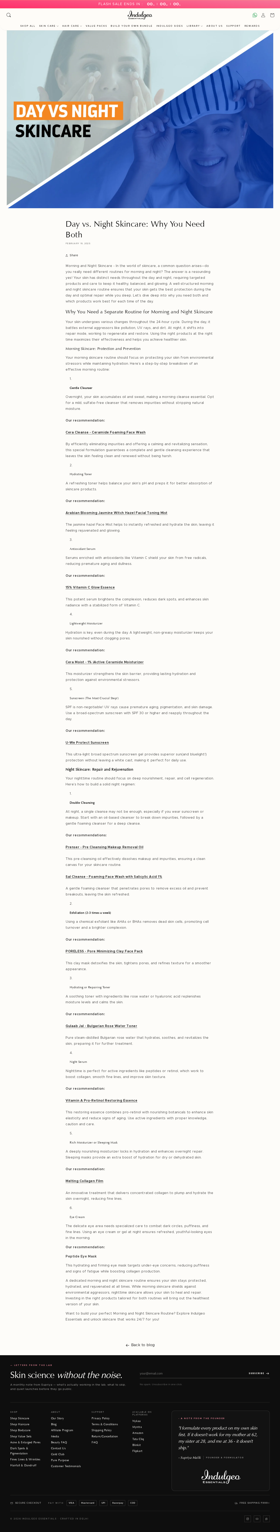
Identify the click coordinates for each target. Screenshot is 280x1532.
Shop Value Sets (21, 1436)
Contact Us (58, 1448)
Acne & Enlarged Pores (25, 1442)
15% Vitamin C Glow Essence (90, 587)
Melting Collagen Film (85, 1181)
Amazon (137, 1433)
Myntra (137, 1427)
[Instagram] (247, 1519)
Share (74, 255)
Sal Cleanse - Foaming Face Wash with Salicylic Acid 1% (114, 876)
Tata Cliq (138, 1439)
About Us (214, 26)
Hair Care (70, 26)
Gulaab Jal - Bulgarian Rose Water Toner (101, 1026)
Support (233, 26)
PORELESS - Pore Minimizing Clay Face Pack (104, 951)
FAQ (95, 1442)
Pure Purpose (60, 1460)
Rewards (252, 26)
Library (193, 26)
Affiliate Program (62, 1430)
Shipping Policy (102, 1430)
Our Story (57, 1418)
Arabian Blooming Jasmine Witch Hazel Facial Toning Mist (116, 513)
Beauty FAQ (59, 1442)
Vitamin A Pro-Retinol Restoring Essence (101, 1100)
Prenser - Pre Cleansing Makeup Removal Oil (104, 847)
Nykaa (136, 1421)
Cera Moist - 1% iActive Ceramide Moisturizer (105, 662)
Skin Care (47, 26)
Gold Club (58, 1454)
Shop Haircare (20, 1424)
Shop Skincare (19, 1418)
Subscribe (256, 1373)
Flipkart (137, 1451)
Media (55, 1436)
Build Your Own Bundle (132, 26)
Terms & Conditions (105, 1424)
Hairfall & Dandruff (23, 1465)
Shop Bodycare (20, 1430)
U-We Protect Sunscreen (87, 742)
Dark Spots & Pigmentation (19, 1451)
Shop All (27, 26)
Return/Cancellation (105, 1436)
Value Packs (96, 26)
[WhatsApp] (266, 1519)
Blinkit (136, 1445)
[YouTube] (257, 1519)
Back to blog (143, 1345)
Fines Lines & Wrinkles (25, 1459)
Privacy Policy (101, 1418)
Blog (54, 1424)
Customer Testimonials (66, 1466)
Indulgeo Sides (169, 26)
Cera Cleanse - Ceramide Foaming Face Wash (106, 432)
